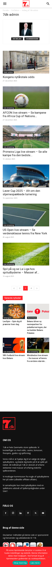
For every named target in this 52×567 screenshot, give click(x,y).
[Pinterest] (28, 513)
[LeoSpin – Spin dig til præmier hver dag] (14, 311)
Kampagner (8, 318)
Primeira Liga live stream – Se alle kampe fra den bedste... (25, 153)
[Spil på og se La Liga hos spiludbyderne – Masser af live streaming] (26, 254)
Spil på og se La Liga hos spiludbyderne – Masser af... (21, 270)
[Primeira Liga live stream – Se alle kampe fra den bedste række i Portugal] (26, 136)
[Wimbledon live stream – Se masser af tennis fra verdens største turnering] (38, 345)
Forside (6, 10)
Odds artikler (8, 72)
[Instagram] (13, 513)
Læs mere (35, 563)
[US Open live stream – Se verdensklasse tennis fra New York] (26, 215)
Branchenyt (32, 318)
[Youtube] (43, 513)
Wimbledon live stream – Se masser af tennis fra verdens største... (37, 358)
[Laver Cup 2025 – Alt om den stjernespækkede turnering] (26, 176)
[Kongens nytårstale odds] (26, 62)
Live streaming (9, 108)
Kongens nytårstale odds (19, 77)
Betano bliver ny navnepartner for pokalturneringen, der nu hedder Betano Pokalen (37, 327)
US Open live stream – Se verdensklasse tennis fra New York (25, 231)
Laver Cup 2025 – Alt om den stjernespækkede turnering (21, 192)
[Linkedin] (20, 513)
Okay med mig (20, 563)
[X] (35, 513)
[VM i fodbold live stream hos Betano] (14, 345)
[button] (4, 4)
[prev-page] (14, 288)
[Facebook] (5, 513)
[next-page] (37, 288)
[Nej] (48, 556)
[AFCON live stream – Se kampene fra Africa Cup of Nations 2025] (26, 97)
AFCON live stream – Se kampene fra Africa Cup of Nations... (24, 114)
